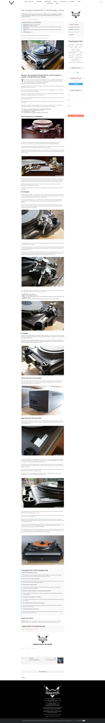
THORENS (75, 47)
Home (22, 19)
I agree (83, 720)
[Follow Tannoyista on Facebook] (74, 72)
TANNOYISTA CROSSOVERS (75, 60)
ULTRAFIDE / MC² (71, 46)
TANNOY (81, 46)
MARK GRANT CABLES (71, 52)
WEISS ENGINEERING (79, 44)
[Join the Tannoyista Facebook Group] (78, 72)
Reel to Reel (72, 1)
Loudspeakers (63, 1)
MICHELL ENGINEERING (75, 59)
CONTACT (57, 3)
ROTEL (81, 55)
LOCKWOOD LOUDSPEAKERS (75, 51)
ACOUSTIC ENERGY (71, 44)
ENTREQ (78, 49)
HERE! (29, 423)
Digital (55, 1)
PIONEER (77, 55)
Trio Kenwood (28, 648)
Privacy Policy (74, 720)
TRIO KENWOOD (71, 55)
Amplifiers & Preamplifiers (74, 24)
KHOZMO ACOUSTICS (72, 62)
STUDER (71, 47)
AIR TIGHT (73, 49)
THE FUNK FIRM (78, 54)
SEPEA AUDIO (71, 57)
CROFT (80, 47)
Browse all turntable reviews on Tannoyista (30, 629)
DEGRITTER (77, 46)
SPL (70, 54)
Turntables (39, 1)
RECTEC (74, 54)
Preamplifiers (48, 1)
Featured (43, 8)
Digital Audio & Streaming (74, 29)
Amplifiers (31, 1)
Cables (78, 1)
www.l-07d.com (37, 512)
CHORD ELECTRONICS (78, 57)
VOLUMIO (81, 52)
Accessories (49, 3)
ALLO (77, 52)
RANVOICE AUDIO (80, 62)
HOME (26, 1)
